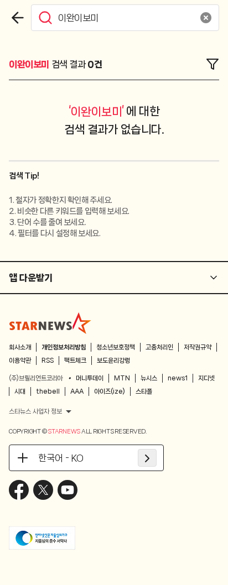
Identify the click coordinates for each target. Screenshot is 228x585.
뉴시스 (149, 378)
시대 (19, 391)
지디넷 (206, 378)
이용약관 (20, 360)
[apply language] (147, 458)
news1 (178, 378)
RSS (48, 360)
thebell (48, 391)
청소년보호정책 (115, 347)
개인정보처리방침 (64, 347)
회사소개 (20, 347)
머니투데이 (89, 378)
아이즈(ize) (109, 391)
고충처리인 (159, 347)
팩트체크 (75, 360)
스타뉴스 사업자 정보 (35, 411)
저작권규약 (197, 347)
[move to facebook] (19, 490)
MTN (122, 378)
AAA (77, 391)
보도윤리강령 (113, 360)
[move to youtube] (67, 490)
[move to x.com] (43, 490)
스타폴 (144, 391)
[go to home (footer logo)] (50, 323)
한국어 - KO (61, 458)
